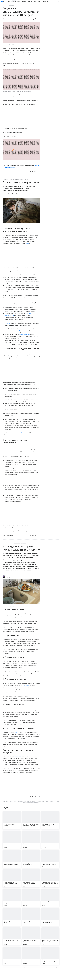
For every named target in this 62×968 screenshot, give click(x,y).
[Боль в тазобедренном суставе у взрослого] (31, 917)
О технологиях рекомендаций (52, 967)
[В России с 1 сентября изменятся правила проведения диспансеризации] (50, 917)
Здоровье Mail (17, 179)
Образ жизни (11, 5)
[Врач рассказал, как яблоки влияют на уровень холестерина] (31, 840)
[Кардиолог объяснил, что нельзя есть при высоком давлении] (50, 898)
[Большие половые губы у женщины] (12, 820)
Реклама (10, 967)
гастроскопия (23, 432)
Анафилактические (24, 334)
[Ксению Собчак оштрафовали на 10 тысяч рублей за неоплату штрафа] (50, 936)
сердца (27, 243)
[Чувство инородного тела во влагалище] (12, 917)
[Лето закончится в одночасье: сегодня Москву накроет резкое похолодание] (50, 956)
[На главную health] (6, 1)
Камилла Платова (10, 575)
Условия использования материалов (32, 967)
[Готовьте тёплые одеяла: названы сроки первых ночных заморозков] (12, 956)
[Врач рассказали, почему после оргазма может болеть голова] (12, 936)
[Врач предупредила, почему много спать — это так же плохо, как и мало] (31, 898)
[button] (21, 32)
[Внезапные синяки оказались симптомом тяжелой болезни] (12, 859)
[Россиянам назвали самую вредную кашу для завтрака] (12, 898)
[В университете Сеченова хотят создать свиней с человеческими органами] (50, 878)
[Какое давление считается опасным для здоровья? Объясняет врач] (12, 840)
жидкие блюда (18, 756)
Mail (2, 967)
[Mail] (2, 1)
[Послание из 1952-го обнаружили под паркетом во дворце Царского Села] (31, 820)
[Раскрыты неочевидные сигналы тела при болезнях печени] (50, 840)
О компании (6, 967)
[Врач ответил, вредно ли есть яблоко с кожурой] (31, 936)
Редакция (23, 967)
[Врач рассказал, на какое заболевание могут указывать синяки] (12, 878)
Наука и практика (24, 179)
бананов (17, 732)
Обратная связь (43, 967)
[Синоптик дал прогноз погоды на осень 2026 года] (50, 820)
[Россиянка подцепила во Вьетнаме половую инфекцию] (50, 859)
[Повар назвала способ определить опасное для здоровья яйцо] (31, 878)
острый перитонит (22, 330)
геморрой (7, 323)
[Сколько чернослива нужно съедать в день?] (31, 956)
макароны (26, 685)
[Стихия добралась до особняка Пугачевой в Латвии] (31, 859)
